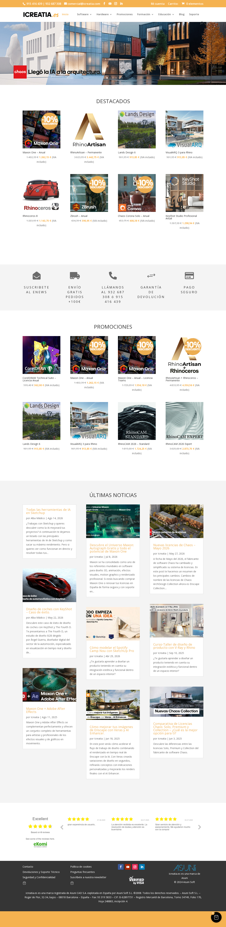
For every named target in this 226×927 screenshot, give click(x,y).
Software (82, 14)
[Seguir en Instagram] (135, 867)
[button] (216, 917)
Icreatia (35, 717)
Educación (164, 14)
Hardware (103, 14)
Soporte (194, 14)
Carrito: (173, 4)
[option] (87, 829)
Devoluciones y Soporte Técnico (41, 872)
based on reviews (40, 832)
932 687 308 (53, 4)
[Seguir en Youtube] (128, 867)
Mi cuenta (158, 4)
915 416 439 (34, 4)
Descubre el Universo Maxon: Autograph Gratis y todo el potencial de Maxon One (112, 548)
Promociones (125, 14)
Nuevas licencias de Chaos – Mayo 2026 (174, 546)
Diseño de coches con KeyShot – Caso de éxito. (49, 610)
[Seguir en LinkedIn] (142, 867)
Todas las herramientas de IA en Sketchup (48, 511)
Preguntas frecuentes (82, 872)
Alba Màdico (38, 518)
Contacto (28, 866)
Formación (143, 14)
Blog (182, 14)
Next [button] (199, 827)
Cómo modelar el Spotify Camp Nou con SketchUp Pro (112, 649)
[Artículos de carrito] (24, 883)
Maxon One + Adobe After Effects (45, 710)
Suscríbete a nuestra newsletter (88, 877)
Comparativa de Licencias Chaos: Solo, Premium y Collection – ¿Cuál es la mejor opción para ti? (175, 728)
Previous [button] (61, 827)
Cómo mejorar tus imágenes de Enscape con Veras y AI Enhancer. (111, 730)
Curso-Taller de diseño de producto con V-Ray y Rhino (174, 646)
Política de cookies (81, 866)
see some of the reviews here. (40, 838)
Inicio (65, 14)
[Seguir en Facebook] (121, 867)
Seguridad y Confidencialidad (39, 877)
